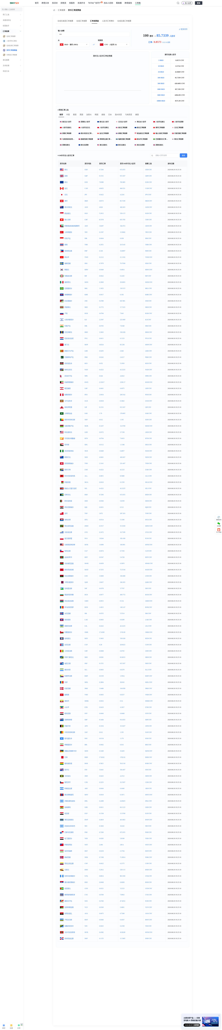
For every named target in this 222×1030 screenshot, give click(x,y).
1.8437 (101, 582)
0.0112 (101, 445)
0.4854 (122, 270)
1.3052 (101, 288)
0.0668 (101, 882)
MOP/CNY (148, 345)
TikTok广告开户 (94, 3)
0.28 (100, 645)
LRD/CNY (148, 432)
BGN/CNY (148, 595)
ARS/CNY (148, 788)
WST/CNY (148, 845)
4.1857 (122, 707)
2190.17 (122, 382)
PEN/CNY (148, 395)
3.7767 (122, 588)
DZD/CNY (148, 501)
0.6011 (101, 807)
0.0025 (101, 926)
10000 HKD (161, 101)
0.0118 (101, 738)
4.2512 (122, 776)
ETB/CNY (148, 707)
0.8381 (101, 657)
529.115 (122, 213)
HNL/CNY (148, 801)
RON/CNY (148, 607)
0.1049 (101, 751)
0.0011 (101, 338)
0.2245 (122, 276)
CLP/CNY (148, 551)
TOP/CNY (148, 513)
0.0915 (101, 601)
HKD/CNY (148, 201)
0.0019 (101, 795)
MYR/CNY (148, 545)
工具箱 (138, 3)
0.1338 (101, 813)
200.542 (122, 395)
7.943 (122, 313)
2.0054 (101, 395)
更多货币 (184, 29)
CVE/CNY (148, 895)
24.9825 (122, 801)
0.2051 (101, 245)
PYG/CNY (148, 338)
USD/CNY (148, 170)
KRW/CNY (148, 270)
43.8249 (122, 932)
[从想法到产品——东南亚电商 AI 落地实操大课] (210, 1022)
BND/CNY (148, 870)
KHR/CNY (148, 295)
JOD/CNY (148, 301)
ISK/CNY (148, 613)
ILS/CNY (148, 320)
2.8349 (122, 838)
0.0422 (101, 195)
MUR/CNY (148, 426)
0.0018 (101, 401)
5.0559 (122, 501)
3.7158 (122, 432)
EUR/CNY (148, 182)
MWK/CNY (149, 563)
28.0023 (122, 645)
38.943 (122, 682)
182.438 (122, 538)
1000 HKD (161, 89)
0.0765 (122, 651)
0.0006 (101, 713)
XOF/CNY (148, 420)
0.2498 (101, 801)
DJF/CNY (148, 588)
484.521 (122, 188)
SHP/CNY (148, 720)
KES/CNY (148, 363)
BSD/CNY (148, 495)
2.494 (101, 845)
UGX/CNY (148, 401)
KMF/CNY (148, 676)
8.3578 (101, 220)
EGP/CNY (148, 813)
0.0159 (101, 676)
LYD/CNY (148, 576)
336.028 (122, 332)
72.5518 (122, 570)
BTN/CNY (148, 438)
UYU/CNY (148, 532)
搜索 (183, 155)
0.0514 (101, 520)
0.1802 (122, 401)
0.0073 (101, 913)
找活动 (55, 3)
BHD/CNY (148, 757)
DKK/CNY (148, 688)
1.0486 (101, 688)
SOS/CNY (148, 738)
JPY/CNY (148, 195)
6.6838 (122, 882)
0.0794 (101, 313)
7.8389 (101, 182)
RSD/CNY (148, 882)
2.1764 (122, 851)
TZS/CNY (148, 926)
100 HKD (161, 78)
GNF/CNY (148, 651)
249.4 (122, 845)
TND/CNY (148, 463)
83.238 (122, 345)
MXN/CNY (148, 282)
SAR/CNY (148, 413)
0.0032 (101, 701)
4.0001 (101, 457)
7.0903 (122, 895)
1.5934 (122, 676)
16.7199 (122, 532)
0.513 (122, 507)
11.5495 (122, 938)
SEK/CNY (148, 263)
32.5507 (122, 782)
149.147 (122, 607)
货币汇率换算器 (74, 10)
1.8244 (101, 538)
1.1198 (122, 445)
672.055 (122, 170)
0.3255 (101, 782)
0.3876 (122, 563)
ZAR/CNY (148, 470)
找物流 (63, 3)
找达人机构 (108, 3)
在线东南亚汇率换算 (65, 21)
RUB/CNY (148, 313)
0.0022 (101, 276)
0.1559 (122, 482)
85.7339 (122, 201)
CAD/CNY (148, 188)
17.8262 (101, 757)
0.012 (101, 420)
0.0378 (101, 588)
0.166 (122, 295)
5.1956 (122, 363)
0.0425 (101, 776)
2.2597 (101, 320)
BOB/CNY (148, 763)
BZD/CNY (148, 638)
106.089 (122, 576)
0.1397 (101, 232)
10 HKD (161, 66)
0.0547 (101, 557)
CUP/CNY (148, 645)
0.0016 (101, 482)
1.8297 (101, 226)
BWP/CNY (148, 820)
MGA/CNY (148, 482)
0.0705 (101, 326)
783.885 (122, 182)
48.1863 (122, 820)
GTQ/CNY (148, 876)
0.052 (101, 363)
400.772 (122, 595)
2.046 (122, 351)
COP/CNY (148, 863)
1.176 (122, 738)
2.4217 (122, 357)
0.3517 (101, 526)
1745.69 (122, 632)
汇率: (159, 42)
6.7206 (101, 170)
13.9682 (122, 232)
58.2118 (122, 763)
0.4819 (101, 820)
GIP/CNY (148, 407)
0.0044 (101, 788)
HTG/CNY (148, 520)
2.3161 (101, 463)
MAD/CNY (148, 570)
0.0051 (101, 507)
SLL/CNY (148, 670)
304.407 (122, 770)
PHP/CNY (148, 251)
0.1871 (122, 795)
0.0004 (101, 238)
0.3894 (101, 682)
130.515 (122, 288)
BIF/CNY (148, 276)
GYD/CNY (148, 888)
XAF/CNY (148, 732)
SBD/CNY (148, 657)
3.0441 (101, 770)
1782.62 (122, 757)
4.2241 (122, 195)
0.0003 (101, 620)
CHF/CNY (148, 220)
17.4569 (101, 632)
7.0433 (122, 438)
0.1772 (101, 307)
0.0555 (101, 613)
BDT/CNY (148, 557)
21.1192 (122, 257)
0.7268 (122, 913)
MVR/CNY (148, 932)
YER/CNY (148, 838)
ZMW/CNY (149, 526)
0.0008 (101, 651)
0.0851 (101, 476)
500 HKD (161, 83)
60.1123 (122, 807)
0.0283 (101, 838)
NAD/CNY (148, 370)
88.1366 (122, 876)
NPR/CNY (148, 376)
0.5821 (101, 763)
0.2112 (101, 257)
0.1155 (101, 938)
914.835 (122, 720)
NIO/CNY (148, 826)
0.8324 (101, 345)
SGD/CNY (148, 213)
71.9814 (122, 857)
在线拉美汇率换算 (124, 21)
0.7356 (122, 551)
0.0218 (101, 851)
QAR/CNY (148, 582)
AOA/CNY (148, 913)
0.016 (122, 745)
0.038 (122, 238)
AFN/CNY (148, 726)
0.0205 (101, 351)
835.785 (122, 220)
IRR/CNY (148, 745)
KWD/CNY (148, 382)
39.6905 (122, 282)
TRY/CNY (148, 232)
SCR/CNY (148, 901)
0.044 (101, 376)
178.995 (122, 413)
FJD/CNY (148, 770)
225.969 (122, 320)
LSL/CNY (148, 626)
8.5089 (122, 476)
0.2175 (122, 863)
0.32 (121, 701)
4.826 (101, 207)
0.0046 (101, 920)
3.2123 (122, 888)
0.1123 (122, 338)
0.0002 (101, 745)
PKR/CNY (148, 357)
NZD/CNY (148, 457)
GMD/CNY (148, 601)
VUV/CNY (148, 907)
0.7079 (101, 263)
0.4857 (122, 451)
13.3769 (122, 813)
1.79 (100, 413)
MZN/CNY (148, 751)
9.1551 (101, 176)
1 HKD (160, 60)
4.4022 (122, 376)
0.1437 (101, 426)
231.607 (122, 463)
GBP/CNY (148, 176)
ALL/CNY (148, 476)
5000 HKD (161, 95)
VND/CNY (148, 695)
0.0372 (101, 432)
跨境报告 (128, 3)
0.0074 (101, 551)
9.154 (122, 601)
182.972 (122, 226)
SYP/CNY (148, 713)
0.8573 (101, 201)
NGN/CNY (148, 451)
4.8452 (101, 188)
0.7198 (101, 857)
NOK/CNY (148, 857)
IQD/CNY (148, 507)
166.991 (122, 545)
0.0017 (101, 295)
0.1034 (101, 726)
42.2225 (122, 370)
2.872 (101, 513)
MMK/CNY (149, 701)
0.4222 (101, 370)
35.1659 (122, 526)
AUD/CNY (148, 207)
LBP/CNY (148, 388)
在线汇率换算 (81, 21)
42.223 (122, 470)
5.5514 (122, 613)
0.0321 (101, 888)
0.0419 (101, 707)
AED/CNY (148, 226)
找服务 (72, 3)
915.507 (122, 176)
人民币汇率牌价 (108, 21)
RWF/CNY (148, 920)
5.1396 (122, 520)
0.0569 (101, 907)
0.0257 (122, 695)
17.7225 (122, 307)
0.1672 (101, 532)
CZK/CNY (148, 782)
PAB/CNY (148, 832)
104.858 (122, 688)
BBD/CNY (148, 332)
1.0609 (101, 576)
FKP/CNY (148, 663)
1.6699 (101, 545)
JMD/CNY (148, 776)
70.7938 (122, 263)
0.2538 (122, 926)
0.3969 (101, 282)
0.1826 (101, 826)
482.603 (122, 207)
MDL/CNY (148, 682)
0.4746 (101, 901)
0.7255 (101, 570)
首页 (37, 3)
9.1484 (101, 720)
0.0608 (122, 713)
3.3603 (101, 332)
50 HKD (161, 72)
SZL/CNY (148, 488)
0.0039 (101, 563)
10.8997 (122, 251)
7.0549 (122, 326)
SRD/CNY (148, 307)
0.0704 (101, 438)
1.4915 (101, 607)
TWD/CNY (148, 257)
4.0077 (101, 595)
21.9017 (101, 382)
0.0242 (101, 357)
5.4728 (122, 557)
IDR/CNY (148, 238)
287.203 (122, 513)
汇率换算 (61, 10)
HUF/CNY (148, 851)
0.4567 (122, 920)
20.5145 (122, 245)
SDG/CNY (148, 445)
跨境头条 (45, 3)
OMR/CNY (148, 632)
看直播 (119, 3)
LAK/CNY (148, 620)
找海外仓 (81, 3)
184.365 (122, 582)
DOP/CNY (148, 938)
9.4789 (101, 301)
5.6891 (122, 907)
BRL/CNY (148, 288)
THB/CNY (148, 245)
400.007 (122, 457)
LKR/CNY (148, 351)
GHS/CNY (148, 807)
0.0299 (122, 620)
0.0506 (101, 501)
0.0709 (101, 895)
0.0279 (122, 670)
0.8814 (101, 876)
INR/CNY (148, 326)
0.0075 (122, 388)
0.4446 (122, 788)
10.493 (122, 751)
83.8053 (122, 657)
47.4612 (122, 901)
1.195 (122, 420)
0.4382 (101, 932)
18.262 (122, 826)
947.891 (122, 301)
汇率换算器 (94, 21)
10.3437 (122, 726)
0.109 (101, 251)
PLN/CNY (148, 538)
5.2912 (101, 213)
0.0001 (101, 388)
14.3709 (122, 426)
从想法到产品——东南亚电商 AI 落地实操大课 (192, 1019)
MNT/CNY (148, 795)
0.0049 (101, 270)
